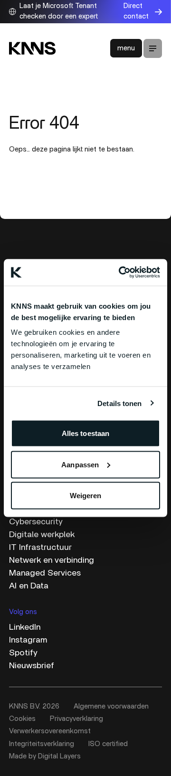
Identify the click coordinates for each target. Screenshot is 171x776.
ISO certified (108, 744)
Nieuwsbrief (31, 666)
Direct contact (136, 11)
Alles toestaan (85, 433)
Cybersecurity (36, 522)
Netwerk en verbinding (51, 560)
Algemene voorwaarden (111, 706)
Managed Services (45, 573)
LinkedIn (24, 627)
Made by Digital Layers (45, 756)
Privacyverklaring (76, 718)
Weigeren (86, 496)
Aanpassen (80, 464)
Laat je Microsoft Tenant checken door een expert (58, 11)
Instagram (28, 640)
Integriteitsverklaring (41, 744)
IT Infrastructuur (40, 547)
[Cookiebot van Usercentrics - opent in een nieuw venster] (120, 272)
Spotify (23, 653)
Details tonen (119, 403)
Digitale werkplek (42, 534)
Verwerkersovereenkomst (50, 731)
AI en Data (28, 586)
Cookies (22, 718)
